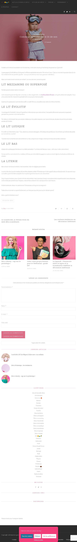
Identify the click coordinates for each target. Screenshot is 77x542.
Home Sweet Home (38, 446)
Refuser (37, 536)
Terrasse (38, 476)
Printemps (38, 464)
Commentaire (7, 287)
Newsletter (60, 539)
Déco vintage (38, 433)
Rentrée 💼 (38, 466)
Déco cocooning (38, 418)
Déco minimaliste (38, 423)
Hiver (38, 443)
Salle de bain (38, 469)
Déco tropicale (38, 431)
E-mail (4, 314)
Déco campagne (38, 415)
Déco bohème (38, 413)
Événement (62, 2)
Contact (15, 7)
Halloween (38, 441)
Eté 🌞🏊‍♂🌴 (5, 2)
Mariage (38, 451)
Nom (3, 306)
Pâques (38, 459)
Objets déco (38, 456)
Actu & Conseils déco (20, 2)
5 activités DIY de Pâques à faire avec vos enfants (27, 355)
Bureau (38, 403)
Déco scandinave (38, 428)
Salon (38, 471)
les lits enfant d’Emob (47, 95)
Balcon (38, 400)
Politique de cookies (38, 539)
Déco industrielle (38, 421)
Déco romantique (38, 426)
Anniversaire (38, 395)
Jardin (38, 448)
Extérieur (38, 438)
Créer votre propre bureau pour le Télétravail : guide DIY (37, 263)
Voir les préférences (49, 536)
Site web (4, 322)
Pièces (50, 2)
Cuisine (38, 410)
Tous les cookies (27, 536)
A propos (5, 7)
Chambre (38, 405)
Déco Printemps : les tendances (21, 365)
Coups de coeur (38, 408)
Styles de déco (38, 2)
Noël (38, 453)
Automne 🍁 (38, 398)
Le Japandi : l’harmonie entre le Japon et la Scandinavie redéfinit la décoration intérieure (62, 264)
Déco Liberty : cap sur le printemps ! (11, 262)
